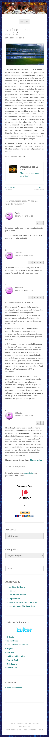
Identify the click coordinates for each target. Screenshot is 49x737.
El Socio (20, 38)
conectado (28, 473)
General (22, 156)
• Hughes (9, 648)
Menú (25, 21)
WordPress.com (35, 730)
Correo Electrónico (13, 688)
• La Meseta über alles (15, 656)
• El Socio (9, 637)
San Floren (10, 188)
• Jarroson (10, 652)
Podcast (12, 591)
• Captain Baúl (11, 668)
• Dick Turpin (11, 664)
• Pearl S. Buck (11, 660)
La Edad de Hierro (17, 587)
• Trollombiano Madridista (16, 645)
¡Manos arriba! (39, 188)
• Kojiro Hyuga (11, 641)
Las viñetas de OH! (17, 595)
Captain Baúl (14, 599)
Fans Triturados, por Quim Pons (23, 602)
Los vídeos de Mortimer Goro (22, 606)
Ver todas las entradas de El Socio (29, 174)
